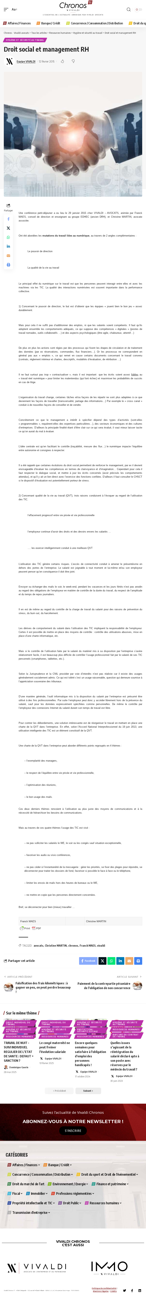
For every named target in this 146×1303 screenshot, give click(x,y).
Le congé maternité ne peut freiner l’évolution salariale (54, 1047)
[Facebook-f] (132, 1290)
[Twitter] (124, 1290)
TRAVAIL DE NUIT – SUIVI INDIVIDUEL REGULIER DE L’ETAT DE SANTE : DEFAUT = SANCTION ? (18, 1051)
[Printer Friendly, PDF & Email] (30, 928)
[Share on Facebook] (8, 219)
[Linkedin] (139, 1290)
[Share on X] (8, 228)
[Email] (8, 255)
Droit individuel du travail (18, 1023)
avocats (38, 945)
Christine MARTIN (56, 945)
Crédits (113, 1291)
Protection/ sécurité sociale (87, 1030)
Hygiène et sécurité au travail (25, 40)
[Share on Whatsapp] (8, 237)
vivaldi (101, 945)
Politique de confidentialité (104, 1288)
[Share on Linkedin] (8, 246)
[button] (7, 9)
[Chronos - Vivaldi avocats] (73, 9)
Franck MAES (88, 945)
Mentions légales (101, 1291)
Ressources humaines (19, 1036)
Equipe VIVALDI (26, 61)
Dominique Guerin (18, 1067)
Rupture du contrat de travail (126, 1036)
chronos (73, 945)
